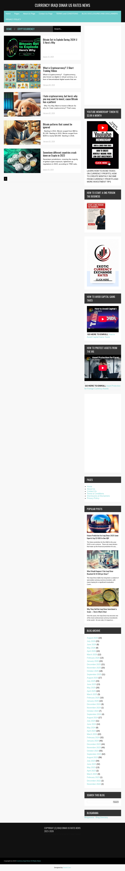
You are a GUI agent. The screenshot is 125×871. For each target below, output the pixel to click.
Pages (16, 14)
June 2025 (91, 684)
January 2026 (93, 661)
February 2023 (93, 777)
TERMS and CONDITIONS (67, 14)
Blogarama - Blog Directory (96, 817)
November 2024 (94, 708)
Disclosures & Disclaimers (98, 496)
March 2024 (92, 734)
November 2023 (94, 747)
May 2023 (91, 767)
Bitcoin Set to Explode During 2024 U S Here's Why (60, 41)
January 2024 (93, 741)
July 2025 (91, 681)
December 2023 (94, 744)
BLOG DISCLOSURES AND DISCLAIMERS (100, 14)
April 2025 (91, 691)
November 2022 (94, 784)
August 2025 (92, 678)
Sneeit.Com (67, 867)
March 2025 (92, 694)
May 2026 (91, 648)
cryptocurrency (26, 29)
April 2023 (91, 771)
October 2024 (93, 711)
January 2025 (93, 701)
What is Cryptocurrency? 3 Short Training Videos (58, 69)
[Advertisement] (94, 65)
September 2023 (94, 754)
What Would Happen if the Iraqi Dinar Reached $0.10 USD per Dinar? (100, 572)
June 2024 (91, 724)
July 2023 (91, 761)
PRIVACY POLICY (13, 19)
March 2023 (92, 774)
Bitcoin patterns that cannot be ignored (57, 125)
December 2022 (94, 781)
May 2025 (91, 688)
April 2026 (91, 651)
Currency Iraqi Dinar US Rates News (62, 5)
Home (8, 14)
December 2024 (94, 704)
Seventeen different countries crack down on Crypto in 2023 (59, 154)
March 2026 (92, 654)
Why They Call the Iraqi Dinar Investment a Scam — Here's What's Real (102, 610)
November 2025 (94, 668)
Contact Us (92, 491)
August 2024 (92, 718)
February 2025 (93, 698)
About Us (91, 489)
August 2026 (92, 638)
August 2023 (92, 757)
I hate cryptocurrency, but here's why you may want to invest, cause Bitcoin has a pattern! (60, 99)
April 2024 (91, 731)
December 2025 (94, 664)
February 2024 (93, 737)
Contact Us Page (45, 14)
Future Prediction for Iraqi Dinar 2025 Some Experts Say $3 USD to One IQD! (102, 536)
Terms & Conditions (95, 494)
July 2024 (91, 721)
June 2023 (91, 764)
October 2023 (93, 751)
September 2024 (94, 714)
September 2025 (94, 674)
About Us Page (29, 14)
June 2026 (91, 644)
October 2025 (93, 671)
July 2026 (91, 641)
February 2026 (93, 658)
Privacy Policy (93, 498)
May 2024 (91, 728)
